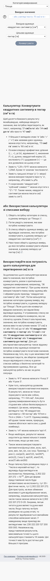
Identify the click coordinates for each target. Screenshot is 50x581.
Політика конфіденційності (27, 556)
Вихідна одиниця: (25, 24)
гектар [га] (14, 252)
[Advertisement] (25, 75)
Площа (35, 218)
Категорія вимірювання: (25, 3)
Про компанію (9, 556)
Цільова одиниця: (25, 33)
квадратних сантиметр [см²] (24, 239)
